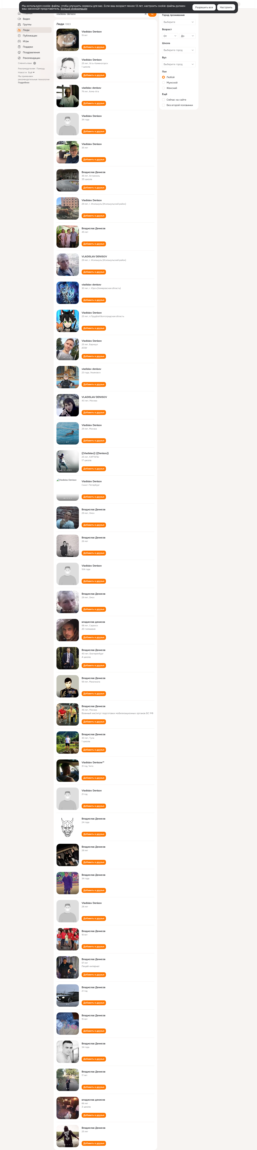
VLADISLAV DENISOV (94, 256)
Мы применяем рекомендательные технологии (33, 79)
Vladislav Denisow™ (93, 762)
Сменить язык (25, 63)
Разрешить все (204, 7)
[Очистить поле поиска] (145, 13)
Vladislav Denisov (92, 31)
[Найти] (152, 14)
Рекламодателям (26, 68)
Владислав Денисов (93, 172)
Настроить (226, 7)
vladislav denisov (91, 87)
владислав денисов (93, 621)
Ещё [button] (30, 72)
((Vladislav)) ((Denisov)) (95, 453)
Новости (22, 72)
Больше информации (74, 8)
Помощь (41, 68)
